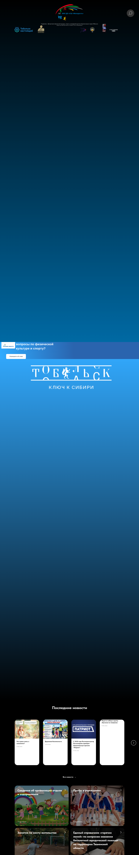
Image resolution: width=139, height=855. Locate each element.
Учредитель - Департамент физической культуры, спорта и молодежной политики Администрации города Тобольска (69, 23)
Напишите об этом (16, 356)
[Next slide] (133, 742)
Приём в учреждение (87, 790)
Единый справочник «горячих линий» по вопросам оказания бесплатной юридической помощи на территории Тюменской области (95, 840)
